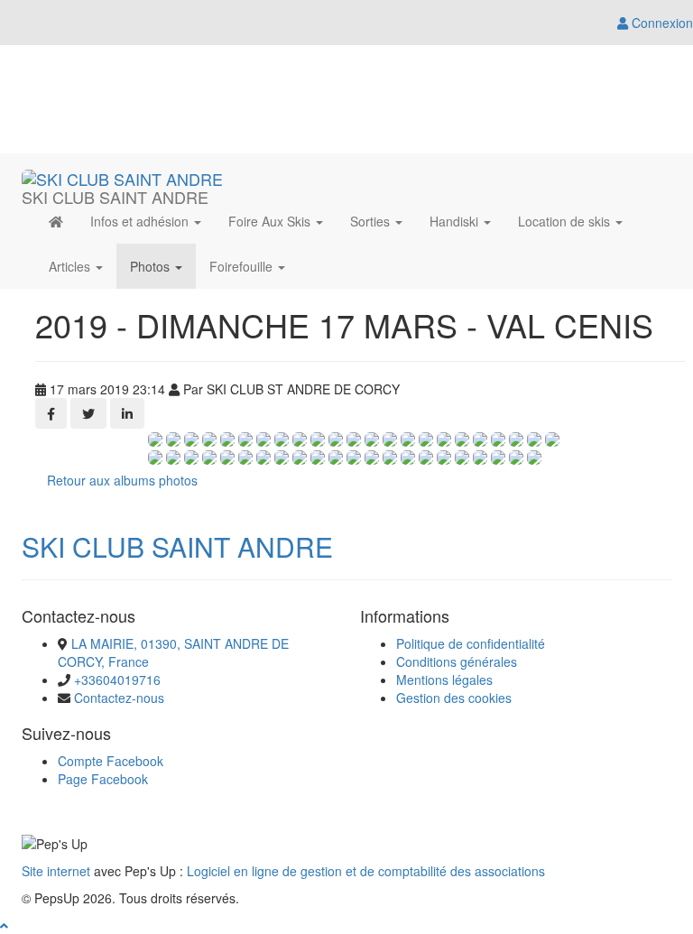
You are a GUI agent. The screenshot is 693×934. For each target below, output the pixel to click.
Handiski (456, 221)
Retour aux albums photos (122, 480)
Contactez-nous (119, 698)
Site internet (56, 871)
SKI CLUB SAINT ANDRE (177, 546)
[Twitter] (88, 413)
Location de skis (566, 221)
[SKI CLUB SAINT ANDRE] (122, 176)
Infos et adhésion (141, 221)
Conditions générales (456, 661)
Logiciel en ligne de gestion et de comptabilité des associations (366, 871)
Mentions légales (444, 679)
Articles (71, 266)
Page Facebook (103, 779)
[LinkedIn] (127, 413)
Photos (151, 266)
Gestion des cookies (454, 698)
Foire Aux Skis (271, 221)
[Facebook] (51, 413)
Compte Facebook (110, 761)
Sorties (371, 221)
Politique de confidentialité (470, 643)
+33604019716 (117, 679)
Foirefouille (242, 266)
